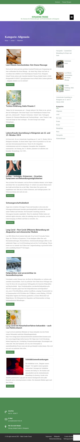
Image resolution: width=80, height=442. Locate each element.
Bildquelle (57, 436)
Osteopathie (59, 135)
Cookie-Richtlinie (69, 436)
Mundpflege (59, 128)
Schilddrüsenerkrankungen (36, 359)
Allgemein (59, 111)
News (57, 131)
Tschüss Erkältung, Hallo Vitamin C (20, 106)
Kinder (58, 125)
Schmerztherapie (60, 138)
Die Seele (58, 118)
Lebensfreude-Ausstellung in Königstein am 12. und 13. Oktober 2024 (28, 134)
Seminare (57, 2)
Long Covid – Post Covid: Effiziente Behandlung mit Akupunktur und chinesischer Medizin (27, 230)
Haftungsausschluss (69, 439)
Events (58, 121)
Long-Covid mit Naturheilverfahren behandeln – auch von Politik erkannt (28, 326)
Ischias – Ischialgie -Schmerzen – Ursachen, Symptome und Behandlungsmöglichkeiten (24, 177)
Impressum (49, 436)
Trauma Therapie (66, 2)
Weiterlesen (10, 84)
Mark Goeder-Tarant (26, 436)
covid (57, 114)
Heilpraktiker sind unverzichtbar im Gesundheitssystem (21, 274)
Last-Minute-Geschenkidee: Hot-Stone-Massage (26, 65)
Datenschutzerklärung (55, 439)
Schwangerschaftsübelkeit (17, 203)
